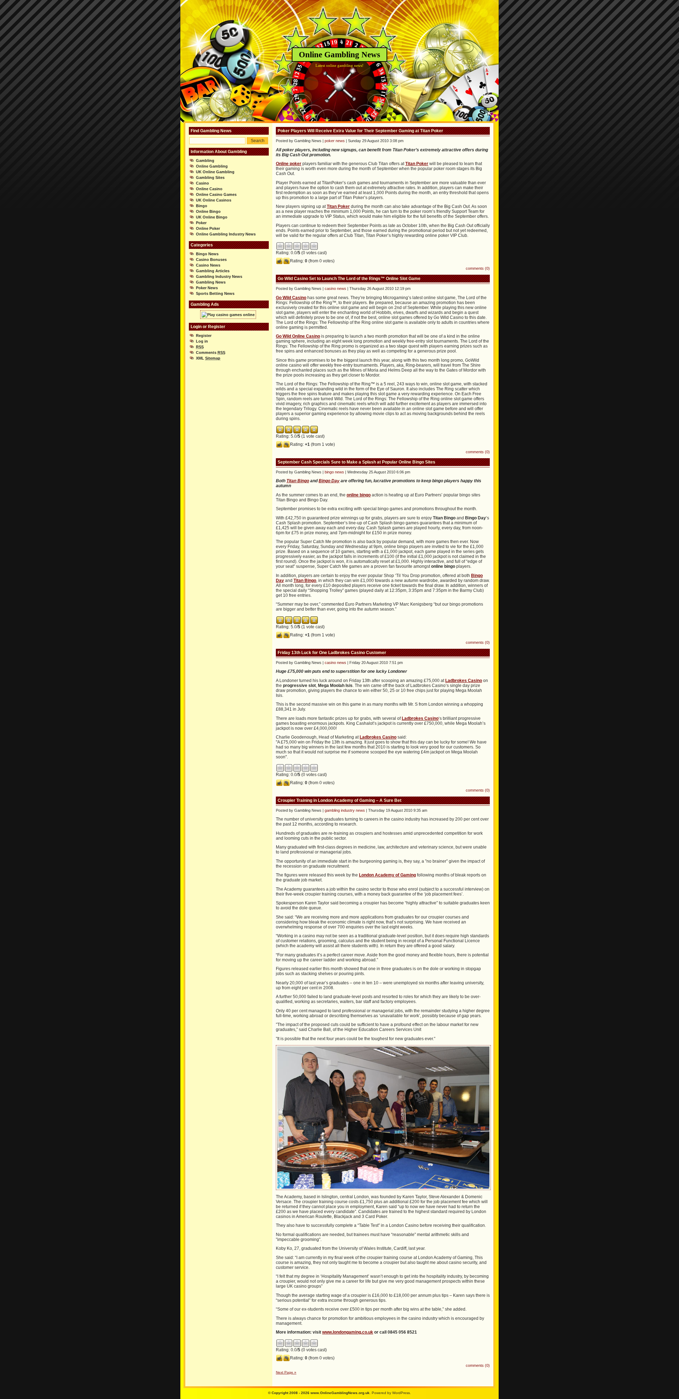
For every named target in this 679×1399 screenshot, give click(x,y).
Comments (210, 352)
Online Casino (209, 189)
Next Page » (286, 1372)
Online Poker (208, 228)
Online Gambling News (339, 54)
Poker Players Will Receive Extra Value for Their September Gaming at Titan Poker (360, 130)
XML (208, 358)
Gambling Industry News (219, 276)
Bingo (201, 206)
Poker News (207, 288)
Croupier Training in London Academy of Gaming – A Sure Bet (339, 800)
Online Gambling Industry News (226, 234)
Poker (201, 223)
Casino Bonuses (211, 259)
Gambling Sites (210, 177)
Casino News (208, 265)
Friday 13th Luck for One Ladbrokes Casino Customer (332, 652)
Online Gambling (212, 166)
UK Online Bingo (211, 217)
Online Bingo (208, 211)
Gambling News (211, 282)
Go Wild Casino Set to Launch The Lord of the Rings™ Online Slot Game (349, 278)
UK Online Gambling (215, 172)
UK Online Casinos (213, 200)
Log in (202, 341)
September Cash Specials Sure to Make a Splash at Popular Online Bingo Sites (356, 462)
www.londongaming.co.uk (347, 1332)
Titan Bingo (297, 481)
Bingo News (207, 254)
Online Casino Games (216, 194)
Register (203, 335)
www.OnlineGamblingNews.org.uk (340, 1393)
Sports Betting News (215, 293)
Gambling (205, 160)
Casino (202, 183)
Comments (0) (478, 268)
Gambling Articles (213, 271)
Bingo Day (329, 481)
